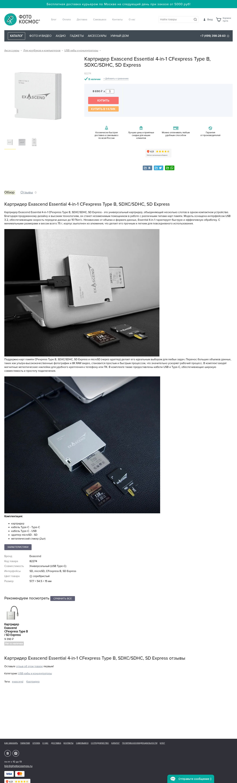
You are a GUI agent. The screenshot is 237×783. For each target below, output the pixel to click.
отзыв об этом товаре (29, 666)
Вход (210, 19)
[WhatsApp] (169, 168)
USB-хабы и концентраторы (81, 50)
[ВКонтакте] (147, 168)
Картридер (33, 681)
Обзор (9, 192)
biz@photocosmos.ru (18, 766)
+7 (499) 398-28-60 (213, 36)
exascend (17, 681)
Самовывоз (99, 19)
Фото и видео (40, 36)
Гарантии (25, 743)
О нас (132, 19)
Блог (53, 19)
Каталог (115, 743)
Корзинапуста (227, 19)
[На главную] (22, 19)
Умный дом (120, 36)
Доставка (82, 19)
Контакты (117, 19)
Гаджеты (77, 36)
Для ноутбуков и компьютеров (41, 50)
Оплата (66, 19)
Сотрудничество (100, 743)
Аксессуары (97, 36)
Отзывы (26, 192)
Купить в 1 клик (103, 109)
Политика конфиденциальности (139, 743)
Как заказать (11, 743)
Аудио (61, 36)
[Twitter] (158, 168)
